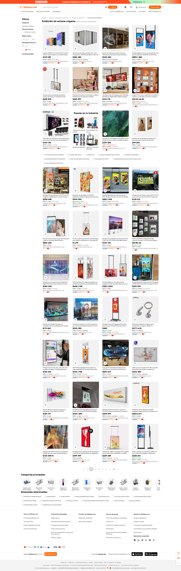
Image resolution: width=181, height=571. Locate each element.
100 (114, 469)
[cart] (131, 7)
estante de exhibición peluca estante (110, 154)
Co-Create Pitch (28, 521)
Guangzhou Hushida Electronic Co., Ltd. (54, 375)
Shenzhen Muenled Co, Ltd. (51, 459)
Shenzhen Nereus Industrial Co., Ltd (53, 290)
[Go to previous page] (83, 469)
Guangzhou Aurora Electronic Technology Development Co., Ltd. (145, 146)
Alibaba (44, 18)
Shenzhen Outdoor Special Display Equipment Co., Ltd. (115, 459)
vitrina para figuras (119, 500)
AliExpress (64, 562)
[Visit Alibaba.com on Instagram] (146, 540)
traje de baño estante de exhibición (54, 154)
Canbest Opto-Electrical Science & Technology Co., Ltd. (56, 61)
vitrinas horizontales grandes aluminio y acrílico (96, 500)
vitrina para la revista (72, 500)
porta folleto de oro (104, 496)
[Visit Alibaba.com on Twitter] (142, 540)
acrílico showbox (65, 496)
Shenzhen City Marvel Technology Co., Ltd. (55, 103)
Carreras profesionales (30, 528)
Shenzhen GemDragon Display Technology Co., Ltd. (145, 461)
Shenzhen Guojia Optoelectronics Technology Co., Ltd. (56, 417)
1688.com (71, 562)
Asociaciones (138, 532)
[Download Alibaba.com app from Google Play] (151, 554)
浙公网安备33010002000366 (121, 568)
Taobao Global (98, 562)
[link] (178, 553)
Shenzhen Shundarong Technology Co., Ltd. (115, 417)
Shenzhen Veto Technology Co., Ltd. (83, 290)
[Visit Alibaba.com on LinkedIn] (138, 540)
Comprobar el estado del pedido (143, 525)
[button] (106, 7)
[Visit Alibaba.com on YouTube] (150, 540)
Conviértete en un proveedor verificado (145, 528)
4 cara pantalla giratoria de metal (54, 163)
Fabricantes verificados (85, 518)
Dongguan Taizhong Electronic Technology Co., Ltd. (86, 103)
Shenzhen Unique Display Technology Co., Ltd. (56, 146)
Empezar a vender (139, 521)
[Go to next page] (117, 469)
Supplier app (102, 554)
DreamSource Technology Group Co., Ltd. (114, 103)
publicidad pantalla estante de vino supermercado (127, 159)
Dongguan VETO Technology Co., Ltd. (83, 417)
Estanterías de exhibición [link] (94, 18)
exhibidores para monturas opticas (52, 504)
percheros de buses (135, 500)
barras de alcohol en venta (122, 496)
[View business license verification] (107, 568)
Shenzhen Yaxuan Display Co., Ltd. (82, 247)
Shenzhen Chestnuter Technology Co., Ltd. (85, 205)
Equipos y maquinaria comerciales (59, 18)
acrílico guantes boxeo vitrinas (143, 496)
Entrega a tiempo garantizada (59, 525)
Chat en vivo (109, 521)
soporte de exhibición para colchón (84, 496)
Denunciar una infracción (113, 537)
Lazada (91, 562)
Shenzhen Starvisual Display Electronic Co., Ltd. (115, 290)
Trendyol (110, 562)
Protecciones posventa (58, 528)
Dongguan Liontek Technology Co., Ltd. (54, 203)
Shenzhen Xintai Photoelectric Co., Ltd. (113, 148)
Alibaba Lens (32, 554)
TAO (105, 562)
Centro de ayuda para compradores (116, 518)
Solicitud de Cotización (85, 521)
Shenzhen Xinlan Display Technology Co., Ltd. (56, 332)
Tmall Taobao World (81, 562)
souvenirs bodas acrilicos (30, 504)
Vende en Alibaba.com (140, 518)
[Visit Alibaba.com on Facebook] (135, 540)
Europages (118, 562)
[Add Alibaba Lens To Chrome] (50, 554)
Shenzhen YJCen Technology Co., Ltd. (113, 334)
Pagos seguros (55, 518)
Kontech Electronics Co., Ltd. (81, 459)
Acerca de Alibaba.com (31, 514)
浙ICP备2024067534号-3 (138, 568)
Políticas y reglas (56, 537)
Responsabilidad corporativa (32, 525)
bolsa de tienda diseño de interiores (80, 159)
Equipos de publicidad (78, 18)
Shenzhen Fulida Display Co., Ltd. (82, 61)
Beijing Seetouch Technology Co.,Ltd (53, 247)
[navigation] (30, 244)
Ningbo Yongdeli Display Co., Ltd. (141, 332)
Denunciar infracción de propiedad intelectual (116, 533)
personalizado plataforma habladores (55, 159)
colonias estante (51, 496)
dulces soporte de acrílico (102, 159)
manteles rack (90, 154)
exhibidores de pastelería (131, 154)
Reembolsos (110, 528)
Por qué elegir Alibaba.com (31, 518)
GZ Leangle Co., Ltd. (138, 417)
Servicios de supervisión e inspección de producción (62, 533)
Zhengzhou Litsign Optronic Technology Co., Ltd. (145, 104)
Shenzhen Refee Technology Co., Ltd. (143, 61)
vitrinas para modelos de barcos (32, 496)
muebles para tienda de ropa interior (51, 500)
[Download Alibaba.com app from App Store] (137, 554)
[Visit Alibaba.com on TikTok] (154, 540)
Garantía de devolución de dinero (60, 521)
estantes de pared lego (30, 500)
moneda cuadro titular (75, 154)
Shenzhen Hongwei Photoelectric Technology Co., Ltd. (115, 375)
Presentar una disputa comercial (115, 525)
